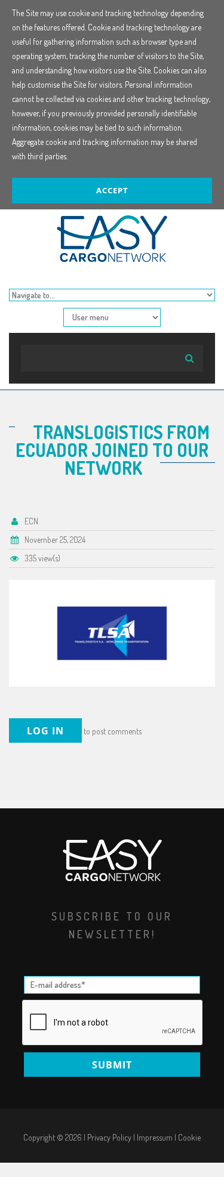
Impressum (155, 1137)
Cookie (189, 1137)
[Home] (112, 222)
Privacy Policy (109, 1137)
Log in (45, 730)
